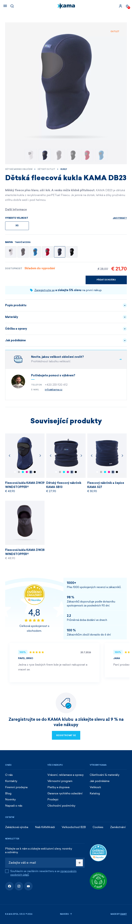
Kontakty (11, 781)
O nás (9, 774)
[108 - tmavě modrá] (59, 252)
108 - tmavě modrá (31, 472)
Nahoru (64, 914)
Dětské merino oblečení (18, 169)
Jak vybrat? (120, 218)
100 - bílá (15, 472)
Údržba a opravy (16, 328)
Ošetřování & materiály (104, 774)
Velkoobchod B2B (74, 827)
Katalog (95, 793)
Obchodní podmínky (61, 805)
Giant (123, 914)
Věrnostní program (59, 781)
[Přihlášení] (120, 6)
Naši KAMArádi (45, 827)
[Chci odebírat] (79, 862)
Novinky (10, 799)
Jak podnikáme (15, 340)
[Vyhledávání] (12, 6)
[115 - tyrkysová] (35, 252)
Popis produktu (15, 305)
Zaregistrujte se (44, 290)
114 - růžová (27, 472)
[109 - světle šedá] (23, 252)
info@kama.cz (53, 389)
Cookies (98, 827)
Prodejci (52, 799)
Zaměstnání (118, 827)
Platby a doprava (58, 787)
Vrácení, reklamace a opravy (65, 774)
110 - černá (35, 472)
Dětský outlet (46, 169)
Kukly (63, 169)
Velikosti (95, 787)
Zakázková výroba (16, 827)
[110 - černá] (72, 252)
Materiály (11, 317)
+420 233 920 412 (56, 384)
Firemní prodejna (16, 787)
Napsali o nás (13, 805)
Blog (8, 793)
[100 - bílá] (10, 252)
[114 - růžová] (47, 252)
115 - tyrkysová (23, 472)
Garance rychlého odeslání (64, 793)
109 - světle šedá (19, 472)
